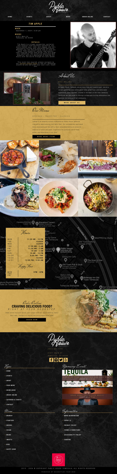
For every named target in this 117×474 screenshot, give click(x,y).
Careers (67, 439)
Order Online (87, 17)
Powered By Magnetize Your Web (58, 472)
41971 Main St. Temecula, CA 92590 (58, 354)
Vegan (8, 430)
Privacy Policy (70, 425)
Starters (10, 420)
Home (10, 17)
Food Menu (10, 385)
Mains (8, 435)
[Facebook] (51, 360)
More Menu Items (46, 136)
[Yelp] (66, 360)
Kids (8, 444)
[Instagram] (56, 360)
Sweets (9, 439)
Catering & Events (13, 400)
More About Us (72, 102)
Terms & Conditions (72, 430)
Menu (68, 17)
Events (9, 376)
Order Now (32, 320)
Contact (106, 17)
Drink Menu (11, 390)
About (48, 17)
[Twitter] (61, 360)
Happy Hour (11, 449)
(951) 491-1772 (55, 349)
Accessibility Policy (72, 435)
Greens (9, 425)
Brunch (9, 415)
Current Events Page (28, 63)
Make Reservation (71, 415)
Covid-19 (67, 420)
